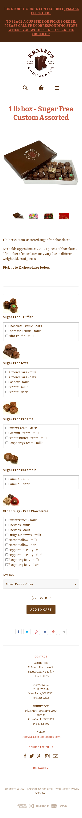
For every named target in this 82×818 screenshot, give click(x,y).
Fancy (45, 632)
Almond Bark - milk (22, 372)
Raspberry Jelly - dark (23, 565)
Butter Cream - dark (22, 428)
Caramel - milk (18, 479)
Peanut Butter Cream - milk (27, 438)
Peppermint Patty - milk (25, 550)
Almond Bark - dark (22, 377)
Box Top (8, 575)
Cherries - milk (19, 525)
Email (63, 632)
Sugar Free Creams (18, 419)
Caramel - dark (19, 484)
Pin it (36, 632)
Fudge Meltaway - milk (24, 535)
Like (18, 632)
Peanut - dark (18, 392)
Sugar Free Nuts (15, 363)
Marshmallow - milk (22, 540)
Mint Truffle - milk (21, 336)
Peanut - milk (17, 387)
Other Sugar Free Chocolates (25, 511)
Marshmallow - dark (22, 545)
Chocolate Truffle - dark (25, 326)
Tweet (27, 632)
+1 (53, 632)
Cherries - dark (19, 530)
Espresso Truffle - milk (24, 331)
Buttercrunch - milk (22, 520)
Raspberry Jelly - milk (23, 560)
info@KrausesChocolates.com (41, 737)
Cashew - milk (18, 382)
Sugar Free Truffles (18, 317)
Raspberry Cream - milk (25, 443)
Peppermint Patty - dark (25, 555)
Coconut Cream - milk (23, 433)
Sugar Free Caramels (19, 470)
